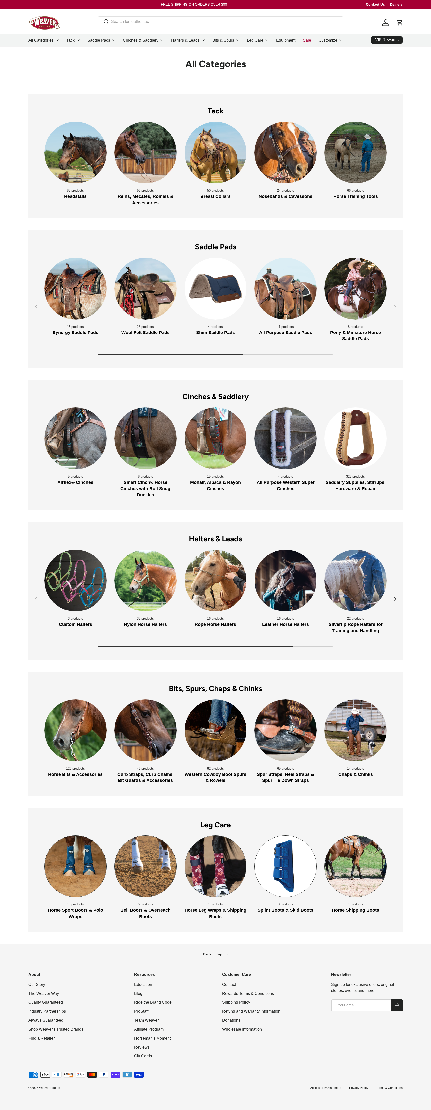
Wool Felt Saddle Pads (145, 332)
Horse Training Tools (355, 196)
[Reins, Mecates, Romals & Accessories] (145, 153)
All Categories (41, 40)
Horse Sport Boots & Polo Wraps (75, 913)
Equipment (285, 40)
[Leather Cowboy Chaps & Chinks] (355, 730)
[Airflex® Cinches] (75, 438)
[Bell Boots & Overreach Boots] (145, 866)
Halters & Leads (185, 40)
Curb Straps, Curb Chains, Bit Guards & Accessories (145, 777)
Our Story (36, 984)
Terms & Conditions (389, 1088)
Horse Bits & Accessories (75, 774)
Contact (229, 984)
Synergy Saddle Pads (75, 332)
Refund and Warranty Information (251, 1011)
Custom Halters (75, 624)
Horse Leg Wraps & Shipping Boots (215, 913)
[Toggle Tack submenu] (78, 40)
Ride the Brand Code (153, 1002)
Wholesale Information (242, 1029)
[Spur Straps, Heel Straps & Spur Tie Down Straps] (285, 730)
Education (143, 984)
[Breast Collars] (216, 153)
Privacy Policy (358, 1088)
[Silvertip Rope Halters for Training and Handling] (355, 580)
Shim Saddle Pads (215, 332)
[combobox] (220, 21)
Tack (70, 40)
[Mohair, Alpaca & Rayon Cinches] (216, 438)
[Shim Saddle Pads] (216, 289)
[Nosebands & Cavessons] (285, 153)
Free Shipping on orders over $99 (194, 4)
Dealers (396, 4)
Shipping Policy (236, 1002)
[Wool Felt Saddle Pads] (145, 289)
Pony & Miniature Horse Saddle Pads (355, 335)
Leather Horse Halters (285, 624)
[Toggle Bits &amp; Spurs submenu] (238, 40)
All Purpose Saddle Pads (285, 332)
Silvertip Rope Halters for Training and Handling (356, 627)
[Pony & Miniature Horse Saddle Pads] (355, 289)
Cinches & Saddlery (140, 40)
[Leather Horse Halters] (285, 580)
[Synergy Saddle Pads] (75, 289)
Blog (138, 993)
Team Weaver (146, 1020)
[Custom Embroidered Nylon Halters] (75, 580)
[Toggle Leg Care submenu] (267, 40)
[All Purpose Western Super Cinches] (285, 438)
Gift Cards (143, 1056)
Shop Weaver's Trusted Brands (55, 1029)
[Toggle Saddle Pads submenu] (114, 40)
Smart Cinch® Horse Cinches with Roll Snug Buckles (145, 488)
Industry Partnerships (47, 1011)
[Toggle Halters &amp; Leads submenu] (203, 40)
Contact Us (375, 4)
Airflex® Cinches (75, 482)
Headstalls (75, 196)
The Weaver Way (43, 993)
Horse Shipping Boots (355, 910)
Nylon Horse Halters (145, 624)
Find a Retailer (41, 1038)
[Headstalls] (75, 153)
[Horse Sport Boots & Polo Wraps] (75, 866)
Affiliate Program (149, 1029)
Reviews (142, 1047)
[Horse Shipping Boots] (355, 866)
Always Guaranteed (45, 1020)
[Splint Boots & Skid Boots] (285, 866)
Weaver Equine (49, 1088)
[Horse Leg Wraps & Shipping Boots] (215, 866)
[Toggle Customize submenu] (341, 40)
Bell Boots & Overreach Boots (145, 913)
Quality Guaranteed (45, 1002)
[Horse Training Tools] (355, 153)
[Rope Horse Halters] (216, 580)
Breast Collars (215, 196)
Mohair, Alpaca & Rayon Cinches (215, 485)
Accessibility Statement (325, 1088)
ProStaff (141, 1011)
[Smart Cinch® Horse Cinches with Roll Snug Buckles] (145, 438)
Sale (307, 40)
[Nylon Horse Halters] (145, 580)
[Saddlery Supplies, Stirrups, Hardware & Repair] (355, 438)
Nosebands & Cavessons (285, 196)
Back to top (213, 954)
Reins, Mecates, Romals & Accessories (145, 199)
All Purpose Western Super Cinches (286, 485)
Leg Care (255, 40)
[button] (399, 22)
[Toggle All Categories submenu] (57, 40)
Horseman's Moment (152, 1038)
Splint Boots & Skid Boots (285, 910)
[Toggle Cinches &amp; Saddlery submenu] (162, 40)
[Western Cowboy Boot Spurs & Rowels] (216, 730)
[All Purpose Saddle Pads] (285, 289)
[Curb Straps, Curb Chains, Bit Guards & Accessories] (145, 730)
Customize (328, 40)
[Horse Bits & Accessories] (75, 730)
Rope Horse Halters (215, 624)
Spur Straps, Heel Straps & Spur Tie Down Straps (285, 777)
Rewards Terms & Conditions (248, 993)
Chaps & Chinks (355, 774)
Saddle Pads (98, 40)
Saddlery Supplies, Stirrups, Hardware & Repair (356, 485)
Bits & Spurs (223, 40)
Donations (231, 1020)
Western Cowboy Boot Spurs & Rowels (215, 777)
